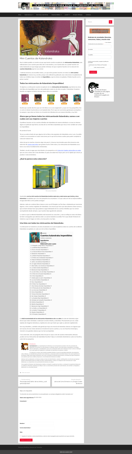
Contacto (88, 14)
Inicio (19, 14)
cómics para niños (33, 144)
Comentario (23, 401)
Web (21, 432)
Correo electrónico (25, 427)
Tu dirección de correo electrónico (96, 44)
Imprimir (44, 233)
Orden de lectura (26, 372)
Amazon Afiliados (77, 14)
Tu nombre (90, 49)
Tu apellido (90, 54)
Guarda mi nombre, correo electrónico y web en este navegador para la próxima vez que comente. (48, 436)
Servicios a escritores (42, 14)
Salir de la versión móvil (66, 452)
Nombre (22, 423)
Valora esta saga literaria (27, 397)
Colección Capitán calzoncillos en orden (69, 150)
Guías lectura (28, 14)
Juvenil (66, 14)
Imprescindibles (56, 14)
